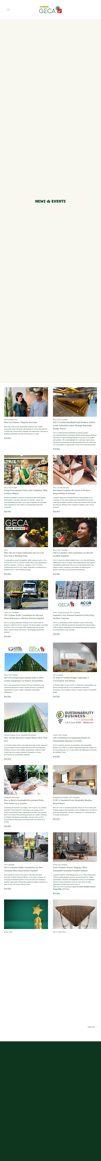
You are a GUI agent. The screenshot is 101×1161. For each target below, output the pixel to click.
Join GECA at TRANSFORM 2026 (68, 997)
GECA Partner (8, 419)
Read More (7, 438)
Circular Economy (63, 487)
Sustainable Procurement (28, 735)
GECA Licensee (62, 419)
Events (55, 735)
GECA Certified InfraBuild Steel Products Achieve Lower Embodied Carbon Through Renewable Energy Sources (74, 425)
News (16, 419)
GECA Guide (12, 487)
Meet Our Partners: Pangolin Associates (20, 422)
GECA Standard (62, 550)
